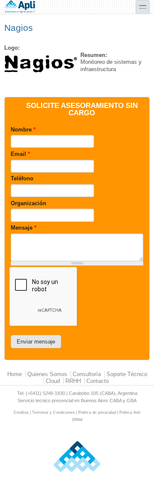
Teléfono (22, 178)
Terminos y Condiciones (53, 412)
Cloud (53, 381)
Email (20, 154)
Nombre (23, 129)
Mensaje (23, 227)
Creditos (21, 412)
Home (14, 374)
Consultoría (87, 374)
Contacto (97, 381)
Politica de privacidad (97, 412)
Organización (28, 203)
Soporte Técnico (127, 374)
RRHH (73, 381)
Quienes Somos (47, 374)
